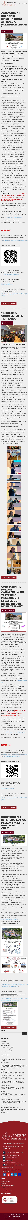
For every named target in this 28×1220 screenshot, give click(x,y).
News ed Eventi (5, 1049)
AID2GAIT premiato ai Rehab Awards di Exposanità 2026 (13, 1110)
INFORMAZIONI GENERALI (6, 1190)
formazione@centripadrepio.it (14, 217)
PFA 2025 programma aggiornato (10, 274)
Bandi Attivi (4, 1041)
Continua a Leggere (9, 303)
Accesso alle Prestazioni (7, 1185)
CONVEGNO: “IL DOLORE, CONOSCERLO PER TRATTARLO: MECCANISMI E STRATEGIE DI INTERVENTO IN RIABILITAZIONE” (12, 596)
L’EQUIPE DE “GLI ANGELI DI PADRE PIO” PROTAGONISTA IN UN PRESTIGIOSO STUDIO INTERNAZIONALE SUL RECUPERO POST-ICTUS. (13, 1103)
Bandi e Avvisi (4, 1045)
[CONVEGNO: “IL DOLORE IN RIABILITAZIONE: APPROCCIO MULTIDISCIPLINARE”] (14, 41)
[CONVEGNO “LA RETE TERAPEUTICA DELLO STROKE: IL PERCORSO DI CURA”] (14, 840)
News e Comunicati (5, 1047)
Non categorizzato (6, 1051)
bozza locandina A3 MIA (7, 788)
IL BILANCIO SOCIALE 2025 (6, 1107)
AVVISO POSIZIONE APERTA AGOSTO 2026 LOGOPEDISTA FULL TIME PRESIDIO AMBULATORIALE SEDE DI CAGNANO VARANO (13, 1059)
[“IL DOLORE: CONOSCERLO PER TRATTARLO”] (14, 333)
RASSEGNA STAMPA (5, 1099)
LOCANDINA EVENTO (7, 284)
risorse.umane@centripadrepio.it (10, 1162)
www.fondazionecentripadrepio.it (9, 919)
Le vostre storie (5, 1181)
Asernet (22, 1218)
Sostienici (3, 1183)
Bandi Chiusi (4, 1043)
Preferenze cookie (8, 1218)
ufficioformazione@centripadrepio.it (15, 732)
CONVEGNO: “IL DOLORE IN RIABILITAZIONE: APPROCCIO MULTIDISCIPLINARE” (14, 20)
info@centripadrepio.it (12, 1157)
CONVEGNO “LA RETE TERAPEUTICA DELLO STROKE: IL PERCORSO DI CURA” (13, 823)
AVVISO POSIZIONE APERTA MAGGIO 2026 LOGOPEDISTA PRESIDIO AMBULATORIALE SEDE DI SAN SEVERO (13, 1095)
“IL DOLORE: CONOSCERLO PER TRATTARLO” (12, 316)
